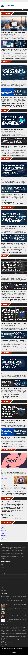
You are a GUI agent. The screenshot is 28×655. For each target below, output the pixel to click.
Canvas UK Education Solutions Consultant (20, 97)
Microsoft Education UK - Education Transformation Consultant (14, 103)
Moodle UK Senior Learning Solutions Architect (11, 81)
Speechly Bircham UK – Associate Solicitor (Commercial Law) (14, 300)
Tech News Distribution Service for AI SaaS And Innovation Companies (13, 513)
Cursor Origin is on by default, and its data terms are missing (16, 619)
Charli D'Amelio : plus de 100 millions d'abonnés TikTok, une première (14, 493)
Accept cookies (14, 652)
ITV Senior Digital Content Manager (9, 515)
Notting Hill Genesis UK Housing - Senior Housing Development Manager (14, 420)
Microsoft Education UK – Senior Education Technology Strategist (14, 105)
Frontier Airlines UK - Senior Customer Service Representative (14, 129)
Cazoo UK (4, 200)
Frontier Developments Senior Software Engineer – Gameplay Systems (20, 388)
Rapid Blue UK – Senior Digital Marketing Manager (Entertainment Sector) (14, 250)
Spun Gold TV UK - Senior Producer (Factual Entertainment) (20, 243)
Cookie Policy (7, 649)
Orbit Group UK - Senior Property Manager (7, 437)
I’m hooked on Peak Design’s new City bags (7, 485)
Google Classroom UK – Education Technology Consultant (14, 106)
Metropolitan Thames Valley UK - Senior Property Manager (14, 446)
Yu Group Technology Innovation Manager (10, 397)
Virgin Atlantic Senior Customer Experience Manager (13, 518)
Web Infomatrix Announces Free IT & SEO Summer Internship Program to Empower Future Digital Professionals (13, 502)
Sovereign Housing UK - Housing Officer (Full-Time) (13, 444)
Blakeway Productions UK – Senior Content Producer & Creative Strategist (7, 243)
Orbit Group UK (5, 443)
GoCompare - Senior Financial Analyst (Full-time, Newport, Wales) (20, 340)
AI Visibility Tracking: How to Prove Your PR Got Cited (20, 49)
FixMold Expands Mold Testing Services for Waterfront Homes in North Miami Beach (12, 511)
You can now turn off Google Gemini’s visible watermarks (13, 469)
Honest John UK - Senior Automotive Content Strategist (13, 203)
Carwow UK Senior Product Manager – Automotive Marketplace (14, 178)
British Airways (5, 517)
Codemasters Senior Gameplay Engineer (10, 394)
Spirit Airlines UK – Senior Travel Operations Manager (13, 152)
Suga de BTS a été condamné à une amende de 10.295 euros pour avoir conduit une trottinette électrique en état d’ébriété (14, 494)
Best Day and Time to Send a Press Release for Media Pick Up (14, 32)
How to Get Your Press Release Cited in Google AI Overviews (14, 56)
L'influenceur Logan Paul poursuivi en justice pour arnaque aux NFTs (14, 491)
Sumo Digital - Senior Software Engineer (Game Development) (14, 372)
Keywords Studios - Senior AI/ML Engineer (10, 396)
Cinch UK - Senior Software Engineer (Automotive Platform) (7, 194)
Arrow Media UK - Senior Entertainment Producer (12, 252)
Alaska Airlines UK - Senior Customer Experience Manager (14, 155)
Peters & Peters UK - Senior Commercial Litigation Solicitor (7, 291)
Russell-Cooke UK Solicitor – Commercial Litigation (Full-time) (14, 299)
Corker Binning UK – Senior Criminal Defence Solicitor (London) (20, 291)
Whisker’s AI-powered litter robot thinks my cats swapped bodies (20, 485)
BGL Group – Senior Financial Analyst (9, 346)
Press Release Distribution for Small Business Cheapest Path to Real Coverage (14, 58)
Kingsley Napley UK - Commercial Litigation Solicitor (12, 297)
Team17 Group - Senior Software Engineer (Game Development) (7, 388)
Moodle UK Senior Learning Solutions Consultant (7, 97)
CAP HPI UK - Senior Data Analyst (8, 202)
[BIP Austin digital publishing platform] (7, 5)
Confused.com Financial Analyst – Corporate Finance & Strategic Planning (14, 323)
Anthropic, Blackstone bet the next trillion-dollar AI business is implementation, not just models (12, 508)
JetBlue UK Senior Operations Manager (10, 153)
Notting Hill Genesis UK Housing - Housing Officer (20, 437)
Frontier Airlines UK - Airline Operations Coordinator (20, 146)
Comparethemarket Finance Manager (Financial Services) (14, 347)
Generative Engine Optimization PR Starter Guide (12, 55)
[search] (22, 10)
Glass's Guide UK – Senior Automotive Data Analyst (20, 194)
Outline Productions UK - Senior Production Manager (13, 249)
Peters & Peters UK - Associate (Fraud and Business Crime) (14, 275)
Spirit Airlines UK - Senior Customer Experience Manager (7, 146)
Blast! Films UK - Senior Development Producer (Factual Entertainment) (14, 226)
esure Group (4, 349)
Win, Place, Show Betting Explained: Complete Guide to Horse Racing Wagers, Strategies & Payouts (12, 505)
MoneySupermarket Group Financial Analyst (7, 340)
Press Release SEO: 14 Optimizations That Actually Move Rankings (7, 49)
